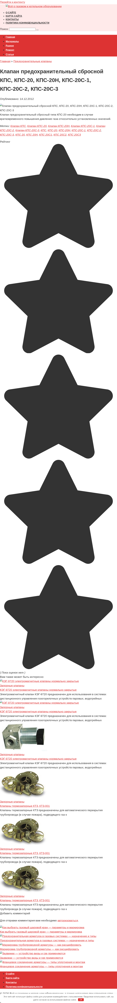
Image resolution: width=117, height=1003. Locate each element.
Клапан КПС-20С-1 (83, 126)
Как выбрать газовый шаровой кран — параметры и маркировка (41, 931)
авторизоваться (68, 920)
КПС (43, 130)
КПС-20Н (64, 130)
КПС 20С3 (74, 134)
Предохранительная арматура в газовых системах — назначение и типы (47, 940)
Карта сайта (14, 16)
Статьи (10, 54)
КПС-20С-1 (79, 130)
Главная (10, 37)
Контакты (12, 19)
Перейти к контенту (12, 2)
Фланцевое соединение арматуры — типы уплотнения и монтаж (41, 966)
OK (81, 1000)
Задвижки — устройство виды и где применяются (31, 957)
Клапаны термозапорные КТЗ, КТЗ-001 (25, 805)
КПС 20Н (32, 134)
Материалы (12, 41)
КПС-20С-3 (7, 134)
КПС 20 (20, 134)
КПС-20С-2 (94, 130)
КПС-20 (52, 130)
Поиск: (4, 29)
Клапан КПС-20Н (58, 126)
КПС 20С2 (60, 134)
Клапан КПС (18, 126)
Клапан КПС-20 (37, 126)
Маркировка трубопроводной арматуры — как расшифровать (39, 949)
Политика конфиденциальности (27, 23)
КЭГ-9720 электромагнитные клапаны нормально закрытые (38, 689)
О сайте (11, 12)
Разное (10, 46)
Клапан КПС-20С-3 (27, 130)
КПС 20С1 (45, 134)
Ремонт (10, 50)
